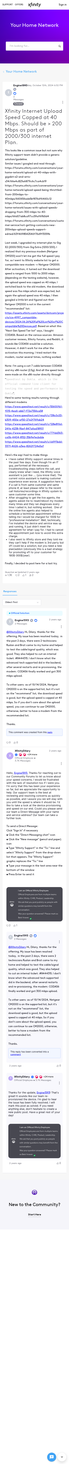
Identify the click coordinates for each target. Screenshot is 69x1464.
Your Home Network (21, 71)
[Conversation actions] (62, 102)
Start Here (34, 1214)
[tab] (10, 591)
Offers (19, 5)
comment (15, 1054)
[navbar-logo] (34, 5)
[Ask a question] (51, 1457)
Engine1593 (43, 1093)
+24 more (32, 755)
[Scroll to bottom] (61, 1456)
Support (7, 5)
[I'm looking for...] (59, 46)
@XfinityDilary (15, 632)
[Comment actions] (61, 627)
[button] (8, 575)
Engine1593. (21, 773)
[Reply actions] (59, 942)
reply (49, 732)
